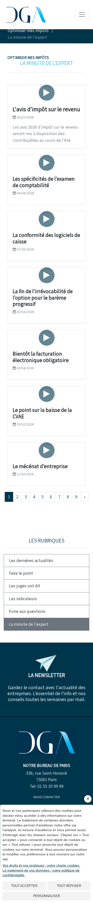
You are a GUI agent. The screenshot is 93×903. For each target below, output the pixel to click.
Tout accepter (24, 886)
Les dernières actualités (31, 560)
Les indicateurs (23, 598)
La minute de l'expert (28, 624)
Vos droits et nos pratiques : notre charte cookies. (41, 865)
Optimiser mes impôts (28, 57)
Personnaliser (46, 896)
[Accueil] (47, 742)
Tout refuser (69, 886)
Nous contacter (46, 797)
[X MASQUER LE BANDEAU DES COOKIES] (88, 798)
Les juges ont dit (24, 586)
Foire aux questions (27, 611)
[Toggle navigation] (82, 15)
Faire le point (21, 573)
